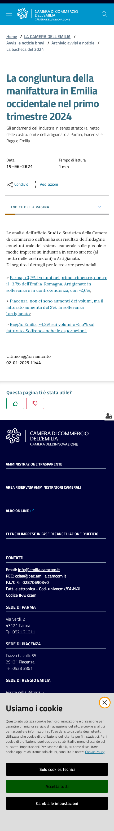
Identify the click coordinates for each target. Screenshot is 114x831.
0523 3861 (22, 668)
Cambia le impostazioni (57, 803)
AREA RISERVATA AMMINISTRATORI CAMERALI (43, 487)
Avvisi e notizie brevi (25, 43)
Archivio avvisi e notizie (72, 43)
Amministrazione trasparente (34, 464)
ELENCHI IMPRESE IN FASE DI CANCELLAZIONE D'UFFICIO (52, 534)
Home (11, 36)
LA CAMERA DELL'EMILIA (47, 36)
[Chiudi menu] (95, 10)
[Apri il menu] (9, 13)
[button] (104, 14)
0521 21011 (23, 632)
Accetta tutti (57, 786)
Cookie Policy (94, 751)
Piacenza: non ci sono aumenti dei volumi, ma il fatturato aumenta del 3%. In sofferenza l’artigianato (54, 307)
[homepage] (47, 14)
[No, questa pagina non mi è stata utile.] (35, 403)
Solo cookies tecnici (57, 769)
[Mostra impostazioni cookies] (109, 416)
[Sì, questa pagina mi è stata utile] (15, 403)
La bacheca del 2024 (25, 49)
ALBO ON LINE (17, 511)
